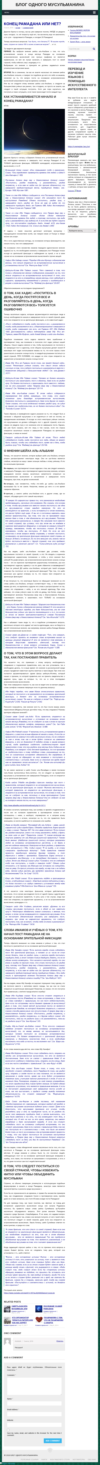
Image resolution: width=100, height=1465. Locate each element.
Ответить (59, 1341)
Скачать (71, 191)
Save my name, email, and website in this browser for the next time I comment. (34, 1434)
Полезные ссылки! (29, 1460)
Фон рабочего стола (60, 1460)
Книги (44, 1460)
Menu (6, 12)
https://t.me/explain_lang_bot (79, 147)
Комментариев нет (18, 1311)
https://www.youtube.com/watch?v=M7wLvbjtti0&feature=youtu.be (29, 1293)
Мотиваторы (79, 1460)
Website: (10, 1420)
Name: (10, 1399)
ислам (17, 28)
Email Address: (13, 1409)
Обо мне (92, 1460)
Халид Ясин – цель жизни (80, 42)
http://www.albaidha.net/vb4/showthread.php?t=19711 (25, 805)
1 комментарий (27, 28)
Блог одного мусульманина (50, 4)
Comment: (11, 1375)
